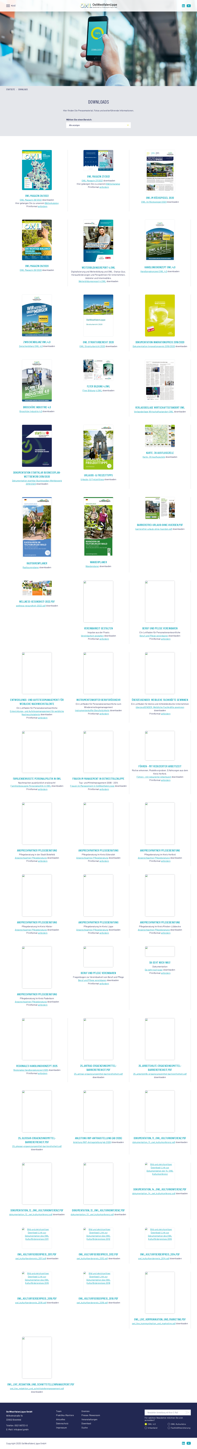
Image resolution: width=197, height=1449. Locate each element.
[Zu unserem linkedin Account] (183, 5)
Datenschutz (62, 1423)
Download (86, 1423)
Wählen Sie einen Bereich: (79, 119)
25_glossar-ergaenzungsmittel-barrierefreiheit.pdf (37, 1146)
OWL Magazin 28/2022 (37, 195)
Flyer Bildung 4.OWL (98, 386)
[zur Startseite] (98, 5)
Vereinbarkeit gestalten (98, 628)
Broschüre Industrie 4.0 (37, 407)
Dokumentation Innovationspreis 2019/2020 (160, 342)
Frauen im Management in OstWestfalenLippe (98, 778)
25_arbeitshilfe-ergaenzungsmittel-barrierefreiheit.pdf (160, 1074)
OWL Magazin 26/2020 (37, 266)
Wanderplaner (98, 562)
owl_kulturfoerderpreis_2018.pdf (98, 1298)
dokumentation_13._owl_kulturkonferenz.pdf (98, 1210)
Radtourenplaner (37, 563)
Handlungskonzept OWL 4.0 (160, 267)
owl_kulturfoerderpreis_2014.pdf (160, 1254)
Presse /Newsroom (90, 1415)
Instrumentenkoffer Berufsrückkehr (98, 699)
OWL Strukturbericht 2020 (98, 342)
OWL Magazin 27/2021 (98, 176)
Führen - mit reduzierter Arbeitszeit (159, 766)
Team (59, 1411)
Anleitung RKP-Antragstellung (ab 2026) (98, 1138)
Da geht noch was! (159, 962)
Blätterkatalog (52, 203)
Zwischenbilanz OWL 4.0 (36, 342)
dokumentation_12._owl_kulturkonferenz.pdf (37, 1210)
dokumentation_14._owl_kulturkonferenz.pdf (159, 1189)
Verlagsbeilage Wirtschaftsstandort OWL (160, 407)
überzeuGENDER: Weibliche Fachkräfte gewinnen (160, 699)
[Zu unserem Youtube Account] (189, 5)
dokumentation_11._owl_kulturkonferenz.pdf (160, 1138)
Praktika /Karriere (65, 1415)
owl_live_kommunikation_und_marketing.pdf (160, 1319)
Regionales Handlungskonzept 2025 (36, 1066)
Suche (84, 1427)
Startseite (10, 89)
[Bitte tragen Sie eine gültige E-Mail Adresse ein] (187, 1412)
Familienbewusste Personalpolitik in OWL (37, 778)
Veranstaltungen (89, 1419)
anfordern (42, 206)
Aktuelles (60, 1419)
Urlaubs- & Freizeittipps (98, 475)
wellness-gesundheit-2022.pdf (37, 601)
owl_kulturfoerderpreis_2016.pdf (37, 1298)
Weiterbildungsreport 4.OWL (98, 267)
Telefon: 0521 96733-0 (17, 1425)
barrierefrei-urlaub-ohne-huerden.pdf (160, 524)
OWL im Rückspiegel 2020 (160, 197)
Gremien (85, 1411)
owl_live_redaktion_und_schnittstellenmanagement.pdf (40, 1384)
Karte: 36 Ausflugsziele (160, 452)
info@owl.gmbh (21, 1429)
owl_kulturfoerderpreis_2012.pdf (98, 1254)
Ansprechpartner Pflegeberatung (37, 850)
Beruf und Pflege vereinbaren (160, 628)
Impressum (61, 1427)
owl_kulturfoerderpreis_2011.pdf (37, 1254)
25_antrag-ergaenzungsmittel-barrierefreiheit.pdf (98, 1074)
